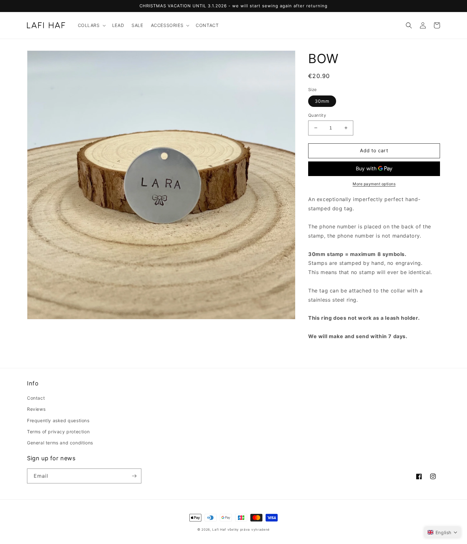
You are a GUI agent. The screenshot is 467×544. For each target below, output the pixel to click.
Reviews (36, 409)
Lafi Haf (219, 529)
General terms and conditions (60, 442)
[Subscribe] (134, 476)
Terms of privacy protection (58, 431)
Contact (36, 398)
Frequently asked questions (58, 420)
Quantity (317, 115)
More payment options (374, 183)
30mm (322, 101)
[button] (91, 25)
